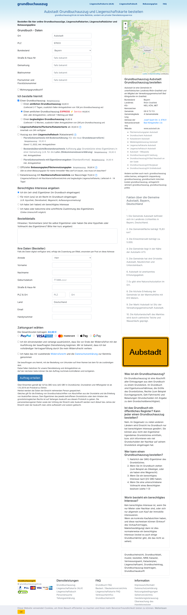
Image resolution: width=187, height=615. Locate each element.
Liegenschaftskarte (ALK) (102, 4)
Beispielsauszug (53, 101)
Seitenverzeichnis (144, 594)
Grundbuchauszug (66, 585)
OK (21, 612)
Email (20, 309)
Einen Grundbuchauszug (39, 100)
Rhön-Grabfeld (150, 102)
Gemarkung (23, 65)
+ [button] (125, 23)
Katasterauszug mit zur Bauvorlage (57, 175)
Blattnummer (24, 72)
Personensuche (64, 594)
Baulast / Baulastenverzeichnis (111, 588)
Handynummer (25, 316)
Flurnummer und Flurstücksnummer (27, 82)
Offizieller (57, 167)
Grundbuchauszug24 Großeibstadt (145, 168)
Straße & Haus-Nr (27, 57)
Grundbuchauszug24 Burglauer (144, 165)
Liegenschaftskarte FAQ (108, 591)
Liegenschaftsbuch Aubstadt (143, 148)
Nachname (23, 272)
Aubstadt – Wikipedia (139, 152)
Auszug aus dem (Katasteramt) (47, 134)
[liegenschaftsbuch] (75, 134)
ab (49, 126)
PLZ (19, 43)
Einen (46, 103)
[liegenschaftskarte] (80, 126)
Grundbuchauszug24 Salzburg (143, 155)
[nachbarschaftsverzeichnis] (96, 175)
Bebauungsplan (150, 4)
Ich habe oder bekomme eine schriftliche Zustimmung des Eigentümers (57, 208)
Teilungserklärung (66, 598)
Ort (19, 35)
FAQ (165, 4)
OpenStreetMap (155, 74)
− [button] (125, 28)
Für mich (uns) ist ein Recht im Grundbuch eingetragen (48, 196)
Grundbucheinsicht (105, 598)
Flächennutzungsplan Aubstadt (144, 132)
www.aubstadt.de (152, 128)
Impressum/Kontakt (145, 585)
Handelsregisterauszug (146, 598)
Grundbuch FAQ (104, 585)
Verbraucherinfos (104, 594)
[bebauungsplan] (96, 167)
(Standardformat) (68, 159)
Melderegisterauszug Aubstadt (144, 142)
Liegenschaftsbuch (128, 4)
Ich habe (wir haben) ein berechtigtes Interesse (44, 204)
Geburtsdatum (25, 280)
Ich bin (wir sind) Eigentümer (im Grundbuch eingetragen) (50, 192)
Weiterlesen (161, 608)
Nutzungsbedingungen (146, 591)
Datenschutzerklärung (86, 353)
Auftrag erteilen (30, 378)
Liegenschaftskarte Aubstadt (143, 145)
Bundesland (23, 50)
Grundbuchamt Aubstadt (141, 135)
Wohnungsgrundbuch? (31, 89)
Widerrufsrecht (58, 353)
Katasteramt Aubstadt (140, 138)
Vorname (22, 265)
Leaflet (145, 74)
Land (20, 302)
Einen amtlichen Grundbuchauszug (57, 111)
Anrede (21, 257)
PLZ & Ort (23, 294)
